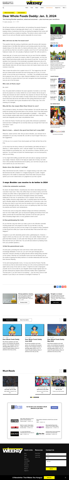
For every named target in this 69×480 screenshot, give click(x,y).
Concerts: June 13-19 (59, 389)
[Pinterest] (59, 46)
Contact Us (26, 466)
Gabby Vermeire (8, 21)
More (64, 7)
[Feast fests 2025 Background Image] (57, 55)
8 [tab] (38, 397)
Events (42, 7)
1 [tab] (30, 397)
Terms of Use (37, 457)
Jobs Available (27, 461)
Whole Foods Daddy (9, 12)
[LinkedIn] (57, 46)
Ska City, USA (43, 389)
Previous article (23, 302)
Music (37, 7)
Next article (56, 302)
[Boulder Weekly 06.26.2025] (61, 86)
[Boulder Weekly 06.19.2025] (61, 92)
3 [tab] (32, 397)
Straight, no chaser (56, 294)
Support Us (57, 7)
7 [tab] (37, 397)
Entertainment (49, 7)
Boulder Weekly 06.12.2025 (53, 97)
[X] (51, 46)
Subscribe (49, 477)
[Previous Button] (60, 370)
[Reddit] (62, 46)
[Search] (3, 7)
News (27, 7)
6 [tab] (36, 397)
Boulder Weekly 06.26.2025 (53, 86)
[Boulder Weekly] (34, 3)
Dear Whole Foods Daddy (11, 339)
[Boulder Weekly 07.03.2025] (61, 80)
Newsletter (26, 459)
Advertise (26, 462)
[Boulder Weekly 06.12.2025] (61, 98)
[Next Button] (64, 370)
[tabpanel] (10, 385)
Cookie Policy (37, 455)
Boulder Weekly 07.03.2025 (53, 80)
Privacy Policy (37, 453)
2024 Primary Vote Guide (26, 389)
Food (32, 7)
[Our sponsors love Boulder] (57, 131)
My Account (26, 464)
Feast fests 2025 (54, 61)
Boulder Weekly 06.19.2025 (53, 91)
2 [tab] (31, 397)
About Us (26, 468)
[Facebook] (54, 46)
